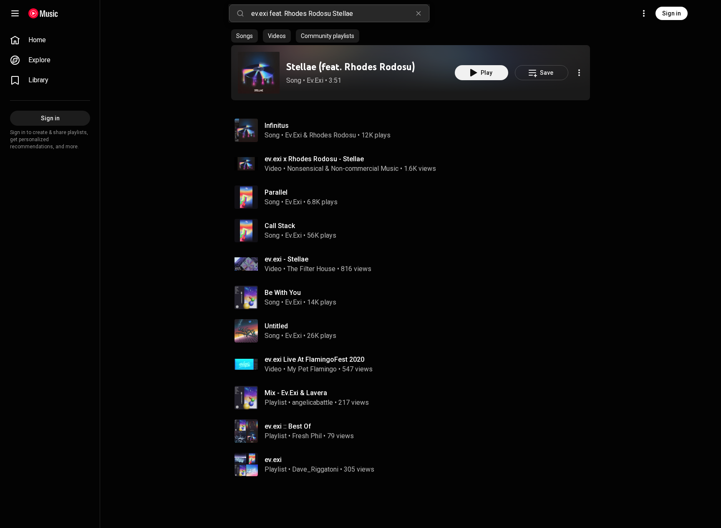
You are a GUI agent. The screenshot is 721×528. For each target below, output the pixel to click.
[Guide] (15, 13)
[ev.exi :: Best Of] (414, 431)
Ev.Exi (315, 80)
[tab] (244, 36)
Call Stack (280, 226)
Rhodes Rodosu (332, 135)
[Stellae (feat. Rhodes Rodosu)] (259, 73)
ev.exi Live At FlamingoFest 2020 (314, 359)
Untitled (276, 326)
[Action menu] (579, 72)
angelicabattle (312, 402)
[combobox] (340, 13)
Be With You (283, 293)
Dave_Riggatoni (315, 469)
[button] (258, 72)
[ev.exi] (414, 464)
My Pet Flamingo (312, 369)
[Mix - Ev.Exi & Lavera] (414, 397)
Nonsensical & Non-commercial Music (342, 169)
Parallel (276, 192)
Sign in (671, 13)
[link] (50, 40)
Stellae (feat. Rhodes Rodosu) (350, 67)
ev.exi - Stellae (286, 259)
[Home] (43, 13)
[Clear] (418, 13)
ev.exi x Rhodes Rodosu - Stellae (314, 159)
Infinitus (277, 125)
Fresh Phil (307, 436)
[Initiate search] (240, 13)
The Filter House (311, 269)
